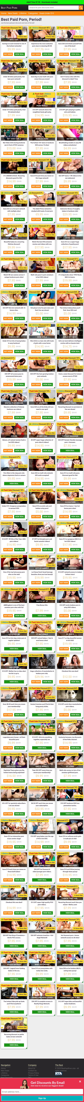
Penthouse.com (14, 733)
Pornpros (42, 238)
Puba (42, 304)
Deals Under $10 (46, 13)
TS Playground (42, 700)
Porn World (42, 106)
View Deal (19, 54)
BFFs (42, 733)
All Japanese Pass (14, 370)
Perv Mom (14, 469)
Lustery (70, 667)
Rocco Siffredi (14, 964)
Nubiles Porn (42, 139)
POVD (42, 898)
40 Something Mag (42, 832)
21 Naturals (42, 634)
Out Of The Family (70, 931)
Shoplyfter (70, 799)
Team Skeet (14, 73)
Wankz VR (14, 535)
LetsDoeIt (42, 172)
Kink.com (14, 172)
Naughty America (42, 40)
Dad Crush (14, 667)
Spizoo (42, 469)
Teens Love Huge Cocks (42, 997)
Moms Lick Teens (70, 964)
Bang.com (70, 238)
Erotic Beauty (42, 766)
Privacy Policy (33, 1073)
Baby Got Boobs (42, 964)
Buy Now (8, 54)
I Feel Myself (42, 667)
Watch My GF (42, 601)
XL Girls (70, 634)
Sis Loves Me (14, 634)
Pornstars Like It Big (70, 997)
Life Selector (14, 832)
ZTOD (70, 370)
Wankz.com (42, 436)
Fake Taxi (14, 997)
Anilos (14, 436)
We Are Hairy (14, 799)
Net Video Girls (14, 139)
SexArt (42, 502)
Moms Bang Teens (42, 865)
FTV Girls (70, 106)
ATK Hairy (14, 568)
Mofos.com (42, 271)
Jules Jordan (70, 568)
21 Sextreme (42, 403)
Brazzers (14, 40)
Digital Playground (14, 403)
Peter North (14, 931)
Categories (33, 13)
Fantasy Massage (70, 436)
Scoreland (70, 271)
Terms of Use (33, 1075)
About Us (31, 1068)
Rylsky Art (70, 832)
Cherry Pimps (70, 403)
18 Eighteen (70, 502)
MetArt (70, 139)
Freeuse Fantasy (14, 898)
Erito (70, 469)
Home (3, 13)
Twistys (14, 238)
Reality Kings (42, 73)
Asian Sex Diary (70, 865)
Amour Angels (42, 568)
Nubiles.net (14, 337)
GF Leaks (70, 766)
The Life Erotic (70, 700)
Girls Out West (70, 337)
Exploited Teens (14, 766)
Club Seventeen (70, 172)
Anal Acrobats (42, 931)
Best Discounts (7, 1077)
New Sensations (14, 205)
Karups (70, 205)
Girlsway (42, 370)
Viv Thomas (70, 601)
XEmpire (14, 271)
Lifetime (22, 13)
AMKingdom (14, 601)
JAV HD (14, 304)
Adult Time (70, 73)
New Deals (13, 13)
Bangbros (14, 106)
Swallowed (42, 535)
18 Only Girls (42, 799)
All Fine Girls (14, 700)
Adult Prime (42, 205)
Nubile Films (14, 502)
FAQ (29, 1077)
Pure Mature (70, 535)
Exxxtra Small (14, 1030)
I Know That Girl (70, 898)
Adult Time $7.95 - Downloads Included (42, 2)
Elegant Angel (70, 733)
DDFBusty (14, 865)
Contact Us (32, 1071)
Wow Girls (42, 337)
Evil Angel (70, 40)
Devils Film (70, 304)
